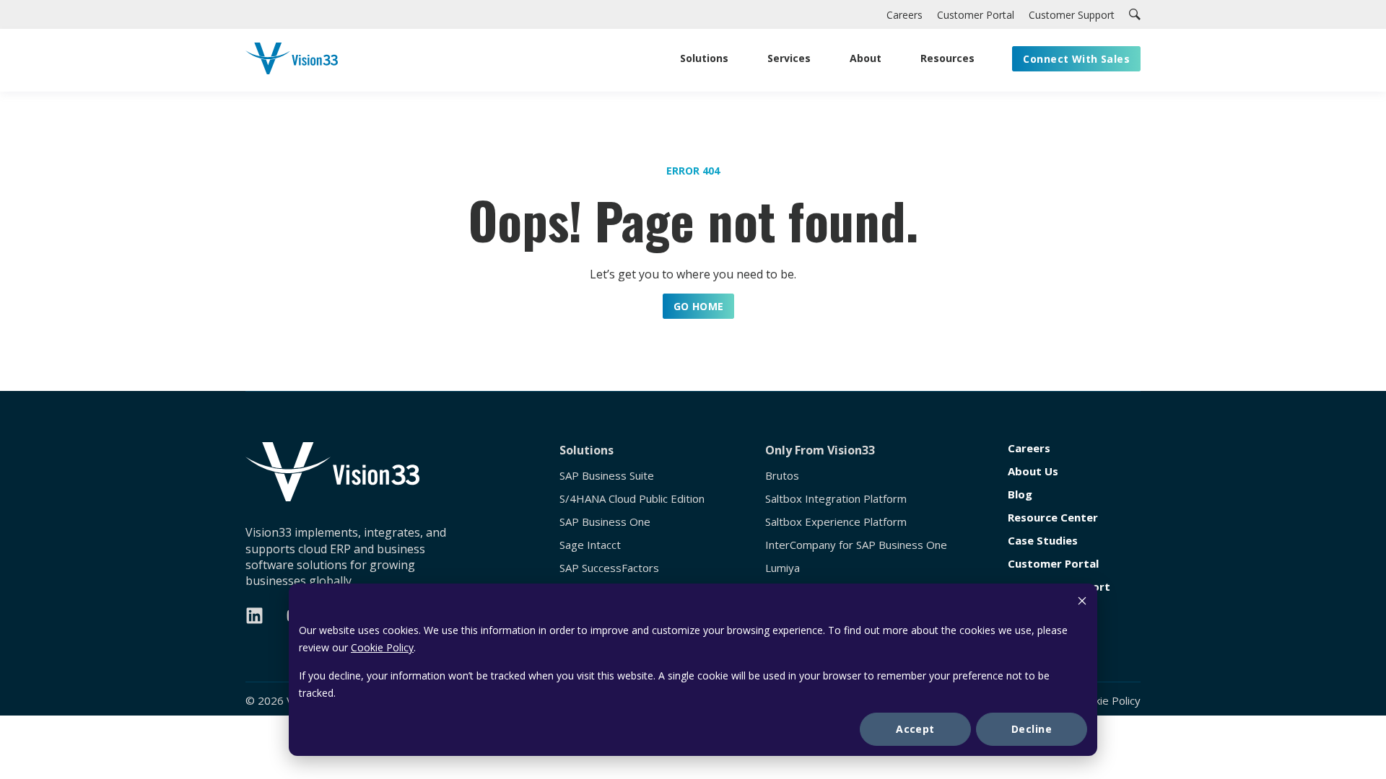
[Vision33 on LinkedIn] (254, 616)
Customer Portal (1053, 564)
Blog (1020, 494)
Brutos (782, 476)
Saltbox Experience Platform (836, 522)
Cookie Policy (382, 647)
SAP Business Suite (606, 476)
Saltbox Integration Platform (836, 499)
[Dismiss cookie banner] (1082, 603)
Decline (1031, 729)
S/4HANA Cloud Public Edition (632, 499)
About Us (1033, 471)
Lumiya (782, 568)
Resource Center (1053, 517)
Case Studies (1043, 540)
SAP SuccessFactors (609, 568)
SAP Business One (604, 522)
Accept (915, 729)
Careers (1029, 448)
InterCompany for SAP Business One (856, 545)
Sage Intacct (590, 545)
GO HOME (699, 306)
